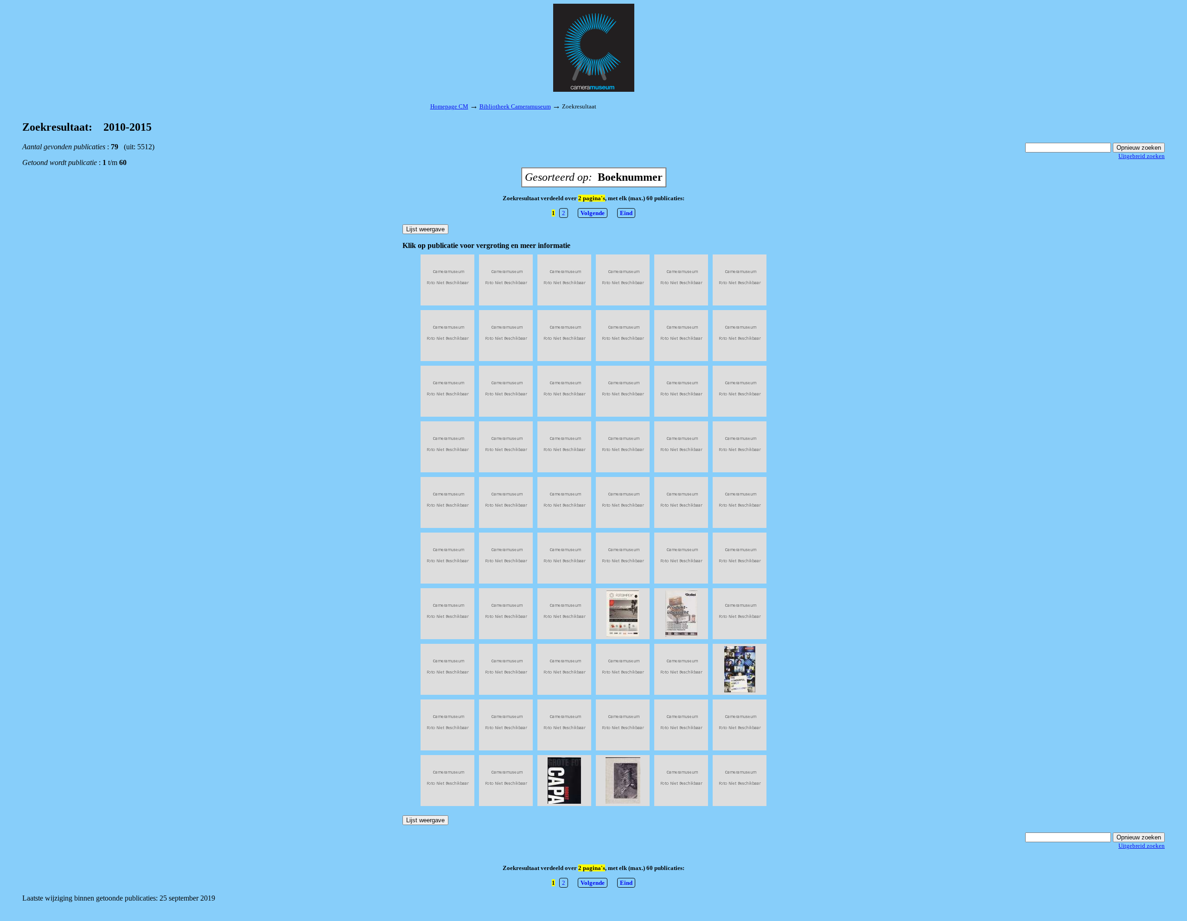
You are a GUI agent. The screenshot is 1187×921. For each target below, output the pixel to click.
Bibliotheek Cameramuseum (515, 106)
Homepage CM (449, 106)
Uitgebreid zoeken (1141, 155)
